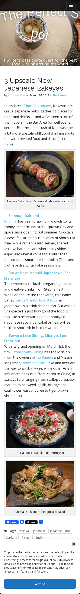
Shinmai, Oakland (24, 215)
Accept (40, 584)
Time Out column (37, 105)
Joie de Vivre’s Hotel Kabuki (36, 300)
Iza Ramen (44, 357)
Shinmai (10, 221)
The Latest (59, 95)
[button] (73, 544)
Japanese (39, 531)
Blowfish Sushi (33, 363)
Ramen (26, 537)
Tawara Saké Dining (27, 352)
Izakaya (23, 531)
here (8, 144)
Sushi (39, 537)
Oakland (11, 537)
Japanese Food (60, 531)
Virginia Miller (16, 95)
